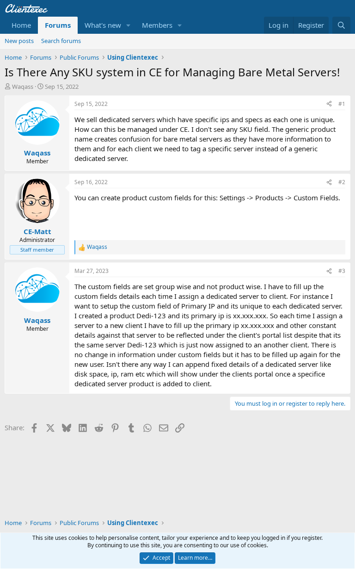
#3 (341, 271)
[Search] (341, 25)
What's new (103, 25)
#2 (341, 182)
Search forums (61, 41)
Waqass (22, 86)
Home (21, 25)
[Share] (329, 104)
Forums (58, 25)
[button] (128, 25)
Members (157, 25)
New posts (19, 41)
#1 (341, 104)
